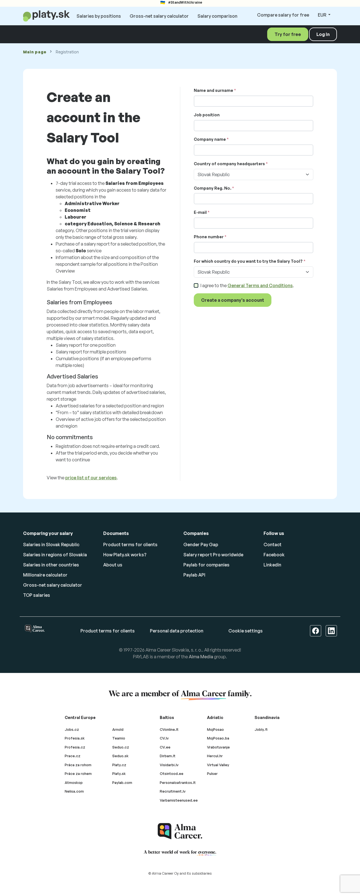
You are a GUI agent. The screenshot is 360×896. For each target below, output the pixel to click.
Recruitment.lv (173, 791)
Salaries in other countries (51, 565)
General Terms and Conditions (260, 285)
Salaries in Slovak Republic (51, 544)
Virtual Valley (218, 765)
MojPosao (215, 729)
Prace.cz (72, 756)
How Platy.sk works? (125, 554)
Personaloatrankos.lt (178, 782)
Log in (323, 34)
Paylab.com (122, 782)
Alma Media (201, 656)
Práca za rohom (78, 765)
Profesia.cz (75, 747)
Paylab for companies (206, 565)
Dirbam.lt (168, 756)
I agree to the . (247, 285)
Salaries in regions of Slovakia (55, 554)
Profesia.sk (75, 738)
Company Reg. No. (212, 188)
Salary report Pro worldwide (213, 554)
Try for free (287, 34)
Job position (207, 114)
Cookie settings (245, 631)
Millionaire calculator (45, 575)
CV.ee (165, 747)
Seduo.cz (120, 747)
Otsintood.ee (171, 773)
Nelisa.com (74, 791)
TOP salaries (36, 595)
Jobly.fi (261, 729)
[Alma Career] (180, 831)
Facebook (274, 554)
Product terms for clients (130, 544)
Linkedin (272, 565)
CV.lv (164, 738)
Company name (210, 139)
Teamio (118, 738)
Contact (273, 544)
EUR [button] (322, 15)
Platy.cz (119, 765)
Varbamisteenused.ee (179, 800)
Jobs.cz (72, 729)
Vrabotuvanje (218, 747)
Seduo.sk (120, 756)
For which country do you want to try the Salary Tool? (248, 261)
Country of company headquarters (229, 163)
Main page (34, 51)
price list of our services (91, 477)
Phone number (209, 236)
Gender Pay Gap (200, 544)
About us (112, 565)
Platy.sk (119, 773)
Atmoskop (74, 782)
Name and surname (213, 90)
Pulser (212, 773)
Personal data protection (176, 631)
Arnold (117, 729)
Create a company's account (232, 300)
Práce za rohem (78, 773)
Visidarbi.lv (169, 765)
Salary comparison (217, 16)
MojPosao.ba (218, 738)
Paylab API (194, 575)
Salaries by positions (98, 16)
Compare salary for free (283, 15)
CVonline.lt (169, 729)
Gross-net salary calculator (159, 16)
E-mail (200, 212)
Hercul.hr (215, 756)
